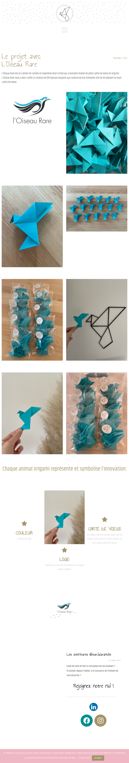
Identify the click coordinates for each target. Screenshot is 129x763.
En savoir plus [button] (84, 758)
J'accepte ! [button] (98, 758)
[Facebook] (87, 721)
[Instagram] (100, 721)
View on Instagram (33, 689)
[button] (64, 30)
